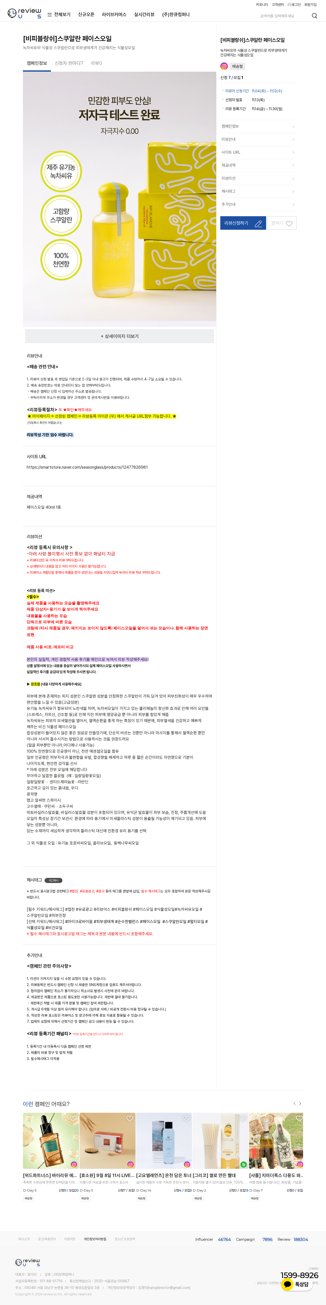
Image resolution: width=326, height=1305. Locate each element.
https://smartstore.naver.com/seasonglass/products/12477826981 (87, 467)
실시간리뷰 (144, 14)
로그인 (296, 5)
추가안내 (228, 204)
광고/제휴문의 (47, 1239)
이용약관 (69, 1239)
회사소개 (24, 1239)
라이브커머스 (114, 14)
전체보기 (62, 14)
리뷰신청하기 (236, 223)
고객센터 (278, 5)
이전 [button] (294, 1103)
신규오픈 (86, 14)
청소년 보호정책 (125, 1239)
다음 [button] (300, 1103)
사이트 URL (231, 152)
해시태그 (228, 191)
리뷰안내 (228, 139)
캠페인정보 (230, 126)
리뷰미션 (228, 178)
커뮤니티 (262, 5)
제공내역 (228, 165)
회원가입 (310, 5)
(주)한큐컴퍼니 (176, 14)
